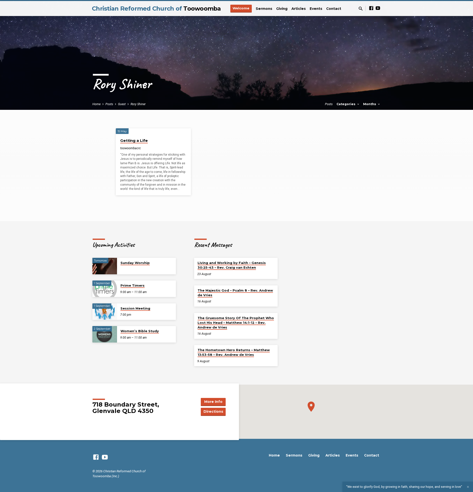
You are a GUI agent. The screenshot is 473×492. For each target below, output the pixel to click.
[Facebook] (371, 8)
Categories (346, 104)
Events (316, 9)
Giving (281, 9)
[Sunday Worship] (104, 266)
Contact (333, 9)
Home (96, 104)
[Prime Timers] (104, 288)
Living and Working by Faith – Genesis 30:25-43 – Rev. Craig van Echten (232, 265)
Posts (109, 104)
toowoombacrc (130, 148)
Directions (213, 411)
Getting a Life (134, 140)
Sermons (264, 9)
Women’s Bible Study (139, 331)
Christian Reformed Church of (156, 8)
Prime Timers (132, 285)
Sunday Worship (135, 263)
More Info (213, 401)
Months (370, 104)
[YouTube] (378, 8)
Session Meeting (135, 308)
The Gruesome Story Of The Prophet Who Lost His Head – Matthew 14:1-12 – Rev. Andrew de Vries (236, 322)
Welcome (241, 8)
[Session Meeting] (104, 311)
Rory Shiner (138, 104)
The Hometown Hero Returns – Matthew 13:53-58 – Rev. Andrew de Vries (234, 352)
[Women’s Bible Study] (104, 334)
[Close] (468, 487)
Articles (298, 9)
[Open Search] (360, 9)
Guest (122, 104)
